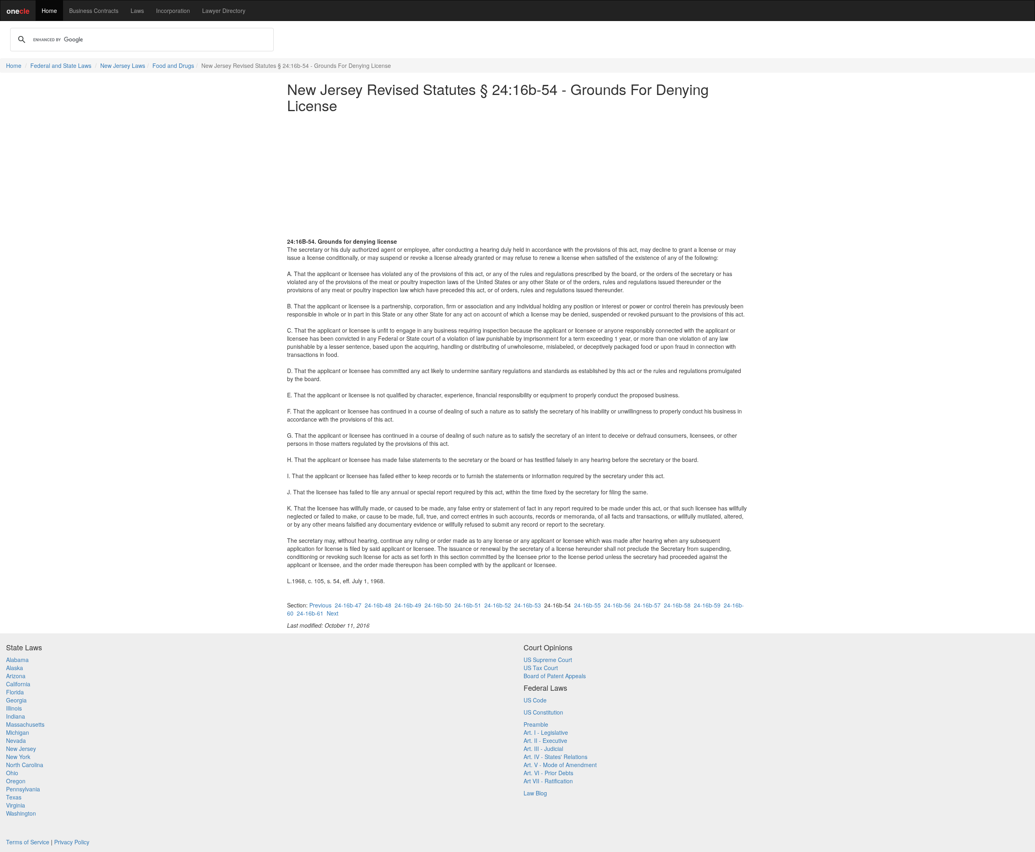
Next (332, 613)
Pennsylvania (23, 789)
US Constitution (543, 712)
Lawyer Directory (223, 10)
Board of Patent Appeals (555, 676)
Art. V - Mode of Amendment (560, 765)
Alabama (17, 660)
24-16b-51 (467, 605)
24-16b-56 (617, 605)
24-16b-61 (310, 613)
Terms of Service (27, 842)
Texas (13, 797)
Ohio (12, 773)
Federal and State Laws (60, 65)
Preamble (536, 724)
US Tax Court (541, 668)
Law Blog (535, 793)
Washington (21, 813)
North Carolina (24, 765)
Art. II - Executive (545, 740)
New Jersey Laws (122, 65)
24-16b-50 (438, 605)
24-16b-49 (408, 605)
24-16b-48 (378, 605)
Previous (320, 605)
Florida (15, 692)
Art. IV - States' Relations (555, 757)
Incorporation (173, 10)
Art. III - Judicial (543, 748)
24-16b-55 (587, 605)
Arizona (15, 676)
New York (18, 757)
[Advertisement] (517, 175)
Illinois (14, 708)
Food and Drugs (173, 65)
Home (49, 10)
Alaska (14, 668)
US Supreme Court (548, 660)
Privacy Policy (71, 842)
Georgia (16, 700)
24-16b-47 (348, 605)
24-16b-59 (707, 605)
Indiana (15, 716)
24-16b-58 (677, 605)
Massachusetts (25, 724)
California (18, 684)
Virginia (15, 805)
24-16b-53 (527, 605)
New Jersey (21, 748)
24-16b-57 (647, 605)
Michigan (17, 732)
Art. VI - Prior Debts (548, 773)
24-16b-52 (497, 605)
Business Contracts (93, 10)
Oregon (15, 781)
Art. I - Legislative (546, 732)
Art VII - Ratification (548, 781)
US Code (535, 700)
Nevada (16, 740)
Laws (137, 10)
